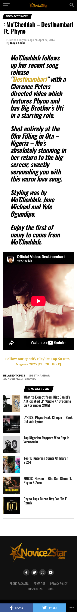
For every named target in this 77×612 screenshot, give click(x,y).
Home (51, 589)
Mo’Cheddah (14, 379)
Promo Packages (19, 584)
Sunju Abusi (17, 43)
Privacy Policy (58, 584)
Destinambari (40, 375)
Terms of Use (35, 589)
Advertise (39, 584)
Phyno (31, 379)
